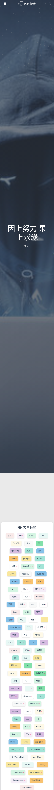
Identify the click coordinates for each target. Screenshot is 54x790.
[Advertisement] (27, 501)
